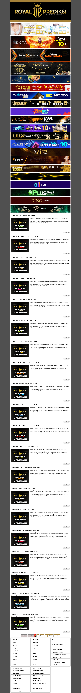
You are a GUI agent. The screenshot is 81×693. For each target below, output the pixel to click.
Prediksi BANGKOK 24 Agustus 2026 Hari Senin (24, 404)
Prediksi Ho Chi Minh (33, 426)
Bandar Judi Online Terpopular (59, 654)
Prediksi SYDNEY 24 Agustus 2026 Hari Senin (23, 488)
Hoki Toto (55, 639)
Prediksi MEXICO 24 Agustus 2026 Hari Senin (23, 215)
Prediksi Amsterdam (33, 363)
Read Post (66, 232)
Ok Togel (15, 648)
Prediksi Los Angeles (33, 595)
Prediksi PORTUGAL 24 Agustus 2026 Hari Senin (24, 614)
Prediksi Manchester (33, 469)
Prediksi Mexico (32, 216)
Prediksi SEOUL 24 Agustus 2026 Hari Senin (23, 509)
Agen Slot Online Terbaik (18, 670)
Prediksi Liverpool (32, 553)
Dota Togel (15, 639)
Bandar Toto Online (17, 678)
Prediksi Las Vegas (32, 342)
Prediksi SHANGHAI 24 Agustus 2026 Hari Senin (24, 446)
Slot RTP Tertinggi (17, 691)
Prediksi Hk (31, 237)
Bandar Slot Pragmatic (58, 649)
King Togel (35, 664)
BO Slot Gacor (16, 673)
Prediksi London (32, 300)
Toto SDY (15, 686)
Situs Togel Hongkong (37, 680)
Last (57, 635)
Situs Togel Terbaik (57, 657)
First (24, 635)
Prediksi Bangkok (32, 405)
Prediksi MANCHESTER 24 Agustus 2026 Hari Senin (25, 467)
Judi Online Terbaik (37, 691)
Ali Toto (34, 653)
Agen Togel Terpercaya (58, 644)
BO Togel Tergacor (57, 659)
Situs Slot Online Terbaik (38, 673)
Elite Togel (15, 656)
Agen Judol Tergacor (37, 688)
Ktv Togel (15, 645)
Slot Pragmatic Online (17, 668)
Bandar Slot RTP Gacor (38, 670)
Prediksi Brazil (31, 321)
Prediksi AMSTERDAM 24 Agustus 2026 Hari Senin (25, 362)
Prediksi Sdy (31, 490)
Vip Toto (14, 664)
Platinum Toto (16, 662)
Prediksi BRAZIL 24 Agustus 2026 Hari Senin (23, 320)
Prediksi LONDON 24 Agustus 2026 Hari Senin (23, 299)
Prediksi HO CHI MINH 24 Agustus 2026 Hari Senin (25, 425)
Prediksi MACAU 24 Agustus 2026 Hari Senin (23, 257)
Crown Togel (35, 642)
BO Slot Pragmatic (57, 665)
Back (31, 635)
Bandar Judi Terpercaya (38, 686)
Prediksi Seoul (32, 511)
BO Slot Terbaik (56, 647)
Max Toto (35, 659)
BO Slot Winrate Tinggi (38, 675)
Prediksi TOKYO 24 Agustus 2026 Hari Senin (23, 278)
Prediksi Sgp (31, 384)
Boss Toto (35, 656)
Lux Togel (35, 650)
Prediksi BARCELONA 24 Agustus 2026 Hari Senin (24, 572)
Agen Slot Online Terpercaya (59, 662)
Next (50, 635)
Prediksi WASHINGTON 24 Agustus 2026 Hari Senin (25, 530)
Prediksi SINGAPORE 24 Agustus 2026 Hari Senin (24, 383)
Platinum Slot (36, 639)
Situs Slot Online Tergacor (58, 652)
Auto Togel (15, 650)
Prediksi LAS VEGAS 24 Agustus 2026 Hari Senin (24, 341)
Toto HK (14, 680)
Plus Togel (35, 662)
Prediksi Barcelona (32, 574)
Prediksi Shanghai (32, 447)
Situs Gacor (55, 642)
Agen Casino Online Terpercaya (39, 683)
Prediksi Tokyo (32, 279)
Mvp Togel (15, 653)
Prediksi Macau (32, 258)
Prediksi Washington (33, 532)
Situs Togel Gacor (17, 688)
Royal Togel (15, 659)
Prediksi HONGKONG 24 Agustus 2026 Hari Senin (24, 236)
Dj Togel (14, 642)
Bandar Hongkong (36, 678)
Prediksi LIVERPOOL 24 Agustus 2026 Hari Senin (24, 551)
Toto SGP (15, 683)
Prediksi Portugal (32, 616)
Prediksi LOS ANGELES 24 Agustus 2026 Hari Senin (25, 593)
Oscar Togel (35, 645)
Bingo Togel (35, 648)
